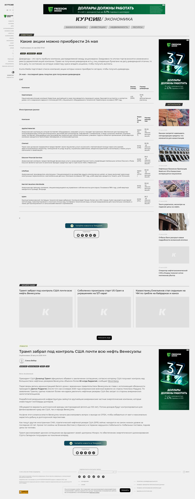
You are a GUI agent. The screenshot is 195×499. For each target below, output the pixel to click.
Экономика (10, 40)
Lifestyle (11, 33)
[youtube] (89, 477)
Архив (12, 48)
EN (10, 10)
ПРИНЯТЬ (125, 490)
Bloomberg (113, 381)
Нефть (42, 366)
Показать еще (104, 338)
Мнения (11, 45)
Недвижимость (119, 27)
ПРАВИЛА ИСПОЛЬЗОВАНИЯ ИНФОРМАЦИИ (149, 488)
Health (12, 38)
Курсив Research (8, 28)
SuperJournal (9, 35)
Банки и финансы (76, 27)
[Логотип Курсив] (9, 4)
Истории (11, 23)
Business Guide (9, 31)
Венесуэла (23, 366)
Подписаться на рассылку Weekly (90, 469)
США (47, 366)
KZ (13, 10)
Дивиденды (31, 53)
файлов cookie (94, 492)
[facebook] (103, 477)
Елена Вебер (30, 361)
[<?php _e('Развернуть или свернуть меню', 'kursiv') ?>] (13, 72)
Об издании (85, 481)
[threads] (98, 477)
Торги (39, 53)
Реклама (11, 61)
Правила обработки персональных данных (150, 484)
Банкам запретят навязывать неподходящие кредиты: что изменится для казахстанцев (171, 135)
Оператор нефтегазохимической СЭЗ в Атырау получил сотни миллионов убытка (173, 273)
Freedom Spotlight (8, 66)
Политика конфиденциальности (147, 481)
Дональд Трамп (34, 366)
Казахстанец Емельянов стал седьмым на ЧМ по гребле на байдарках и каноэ (160, 292)
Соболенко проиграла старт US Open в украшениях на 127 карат (100, 292)
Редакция (11, 59)
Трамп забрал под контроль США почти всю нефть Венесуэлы (45, 292)
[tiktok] (94, 477)
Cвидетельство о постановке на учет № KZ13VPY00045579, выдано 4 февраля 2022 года (43, 479)
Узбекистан (10, 77)
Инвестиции (98, 27)
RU (7, 10)
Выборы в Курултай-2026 (144, 491)
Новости (11, 21)
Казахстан (10, 75)
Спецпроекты (9, 64)
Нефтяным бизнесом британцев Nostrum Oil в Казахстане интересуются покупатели (173, 171)
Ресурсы (138, 27)
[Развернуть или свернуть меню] (13, 53)
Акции (23, 53)
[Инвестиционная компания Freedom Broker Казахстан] (8, 16)
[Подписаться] (115, 472)
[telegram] (84, 477)
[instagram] (79, 477)
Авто (12, 26)
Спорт (12, 43)
